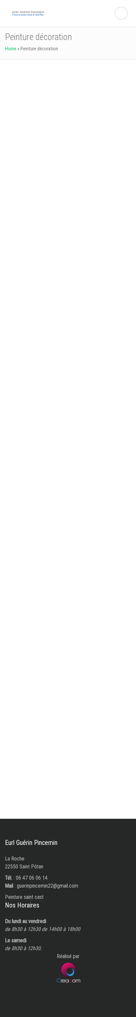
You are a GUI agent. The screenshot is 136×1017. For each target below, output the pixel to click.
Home (11, 49)
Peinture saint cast (24, 897)
